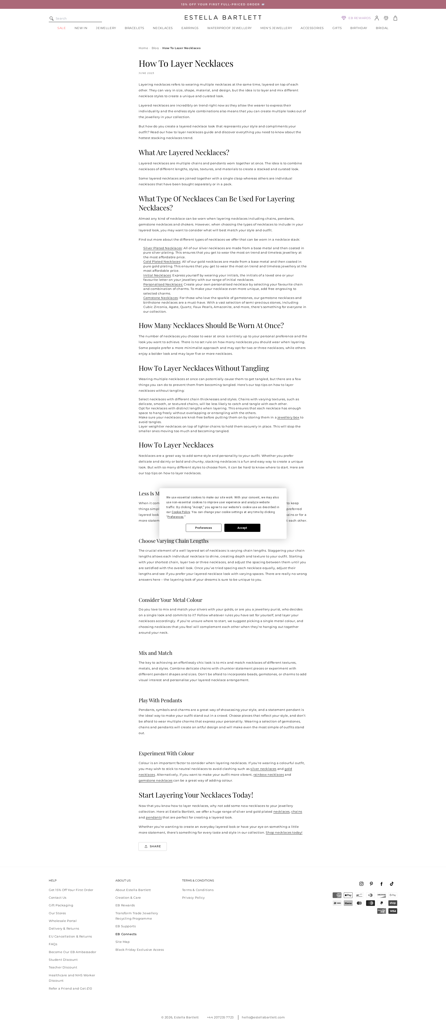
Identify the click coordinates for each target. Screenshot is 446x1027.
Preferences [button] (175, 517)
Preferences (203, 528)
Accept (242, 528)
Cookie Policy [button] (181, 512)
